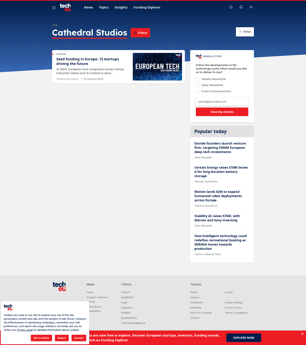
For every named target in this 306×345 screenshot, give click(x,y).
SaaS (124, 302)
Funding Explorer (147, 7)
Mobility (126, 312)
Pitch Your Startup (200, 312)
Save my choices (222, 112)
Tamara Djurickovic (67, 78)
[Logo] (67, 7)
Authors (194, 297)
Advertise (195, 307)
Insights (121, 7)
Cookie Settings (234, 302)
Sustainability (129, 318)
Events (229, 292)
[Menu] (54, 8)
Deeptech (127, 307)
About (193, 292)
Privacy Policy (233, 307)
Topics (104, 7)
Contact (195, 318)
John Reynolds (203, 157)
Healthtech (127, 297)
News (88, 7)
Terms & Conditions (236, 312)
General (61, 54)
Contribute (196, 302)
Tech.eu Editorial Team (207, 254)
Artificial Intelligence (133, 323)
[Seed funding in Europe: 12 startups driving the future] (157, 67)
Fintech (125, 292)
